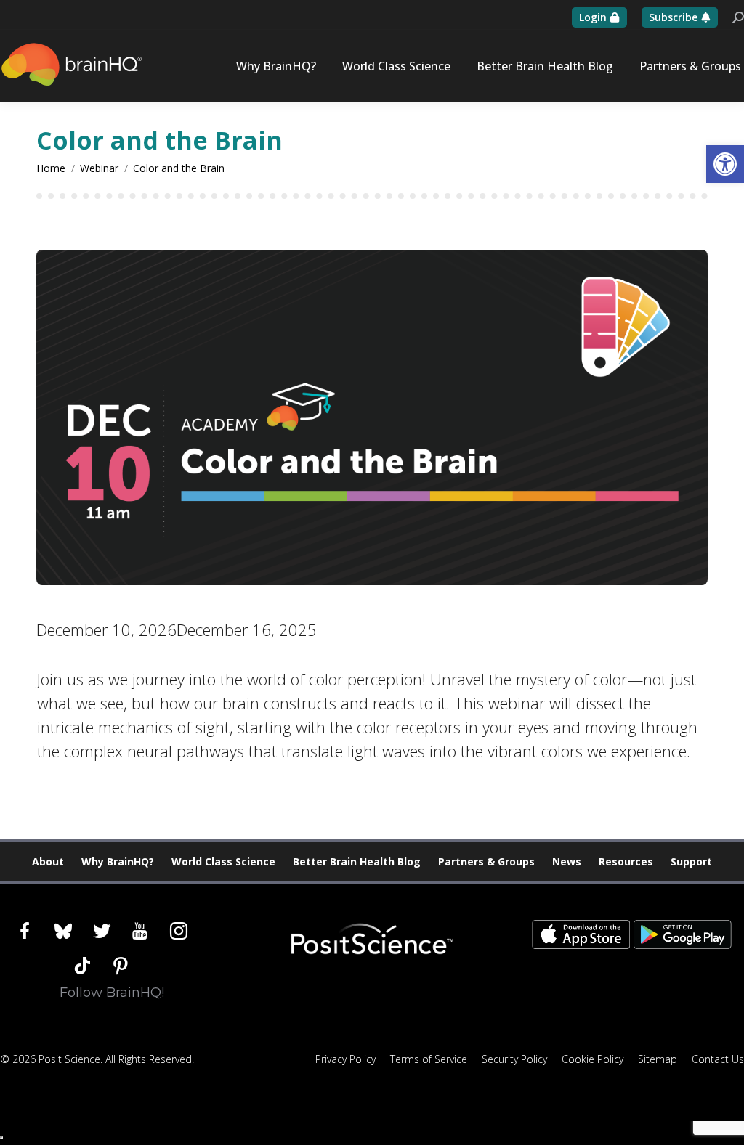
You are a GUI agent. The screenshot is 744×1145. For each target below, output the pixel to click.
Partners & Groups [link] (486, 861)
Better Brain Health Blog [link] (357, 861)
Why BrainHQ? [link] (117, 861)
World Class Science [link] (223, 861)
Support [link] (691, 861)
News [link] (566, 861)
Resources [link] (626, 861)
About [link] (48, 861)
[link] (725, 164)
